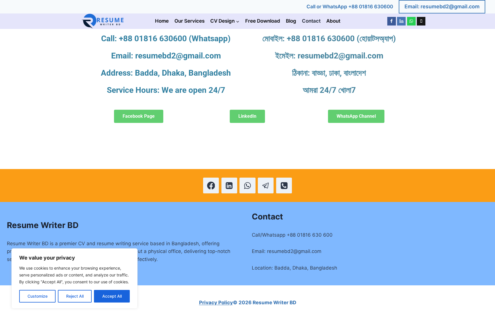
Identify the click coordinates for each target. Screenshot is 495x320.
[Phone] (421, 21)
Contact (311, 21)
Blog (291, 21)
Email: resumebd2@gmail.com (442, 6)
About (333, 21)
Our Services (189, 21)
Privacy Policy (216, 302)
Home (162, 21)
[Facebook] (391, 21)
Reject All (75, 296)
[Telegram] (266, 185)
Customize (38, 296)
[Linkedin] (401, 21)
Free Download (262, 21)
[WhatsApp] (411, 21)
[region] (74, 278)
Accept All (112, 296)
